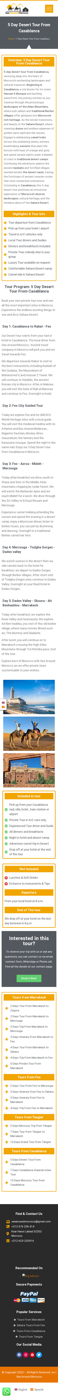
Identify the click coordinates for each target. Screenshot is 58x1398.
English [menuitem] (23, 1389)
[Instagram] (26, 1355)
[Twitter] (39, 1355)
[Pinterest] (32, 1355)
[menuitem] (21, 1389)
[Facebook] (19, 1355)
